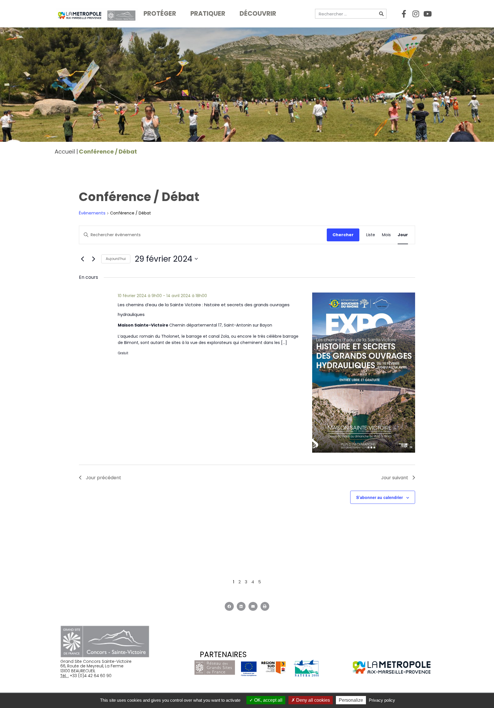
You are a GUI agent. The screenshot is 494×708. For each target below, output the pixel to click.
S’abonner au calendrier (379, 497)
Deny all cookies (312, 700)
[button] (229, 606)
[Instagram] (415, 13)
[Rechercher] (381, 13)
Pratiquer (207, 13)
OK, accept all (267, 700)
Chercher (343, 235)
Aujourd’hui (116, 258)
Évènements (92, 213)
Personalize (351, 700)
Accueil (65, 152)
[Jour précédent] (82, 258)
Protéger (160, 13)
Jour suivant (394, 477)
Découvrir (258, 13)
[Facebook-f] (404, 13)
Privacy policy (382, 700)
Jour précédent (103, 477)
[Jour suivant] (93, 258)
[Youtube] (427, 13)
